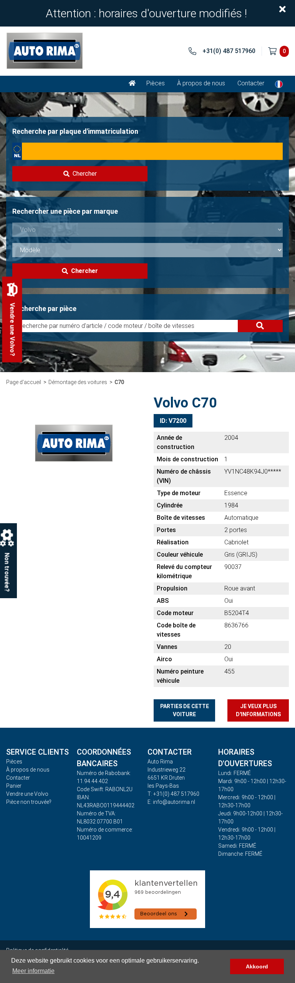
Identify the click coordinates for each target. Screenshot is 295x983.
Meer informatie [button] (33, 971)
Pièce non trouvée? (28, 802)
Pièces (155, 83)
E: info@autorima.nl (171, 802)
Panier (14, 786)
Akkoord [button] (257, 966)
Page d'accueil (23, 382)
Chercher (85, 173)
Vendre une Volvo (27, 794)
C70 (119, 382)
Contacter (250, 83)
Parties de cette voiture (184, 710)
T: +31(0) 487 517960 (173, 794)
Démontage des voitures (77, 382)
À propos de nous (201, 83)
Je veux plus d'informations (258, 710)
